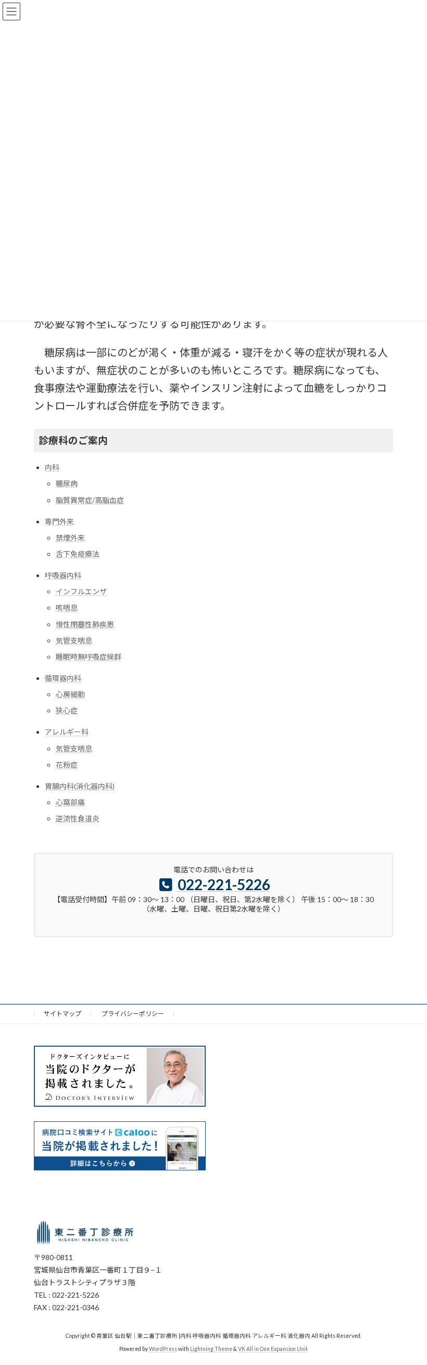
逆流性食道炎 (77, 818)
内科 (52, 467)
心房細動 (70, 694)
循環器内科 (63, 678)
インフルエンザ (81, 591)
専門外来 (59, 521)
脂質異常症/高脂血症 (90, 500)
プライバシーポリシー (133, 1013)
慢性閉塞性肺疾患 (85, 624)
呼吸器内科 (63, 575)
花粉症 (67, 764)
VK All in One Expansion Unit (273, 1349)
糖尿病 (67, 483)
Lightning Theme (211, 1349)
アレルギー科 (67, 731)
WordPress (163, 1349)
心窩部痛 (70, 802)
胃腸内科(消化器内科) (80, 786)
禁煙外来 (70, 537)
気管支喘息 (74, 640)
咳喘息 (67, 607)
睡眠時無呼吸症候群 (88, 656)
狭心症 (67, 710)
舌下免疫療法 (77, 553)
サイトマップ (62, 1013)
